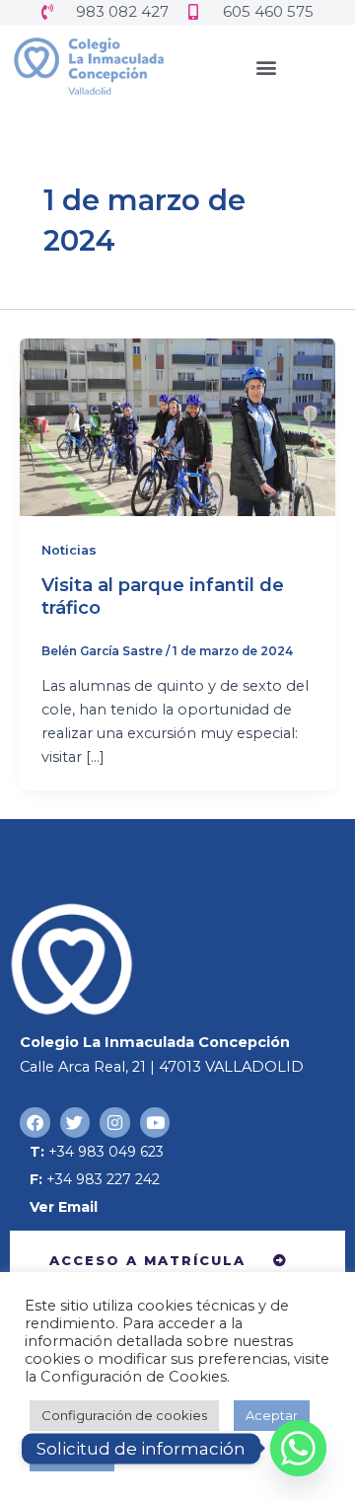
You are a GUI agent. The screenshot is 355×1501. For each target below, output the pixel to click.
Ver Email (64, 1207)
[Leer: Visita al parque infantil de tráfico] (177, 426)
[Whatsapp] (298, 1448)
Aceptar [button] (272, 1415)
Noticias (69, 550)
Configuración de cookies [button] (124, 1415)
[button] (266, 66)
